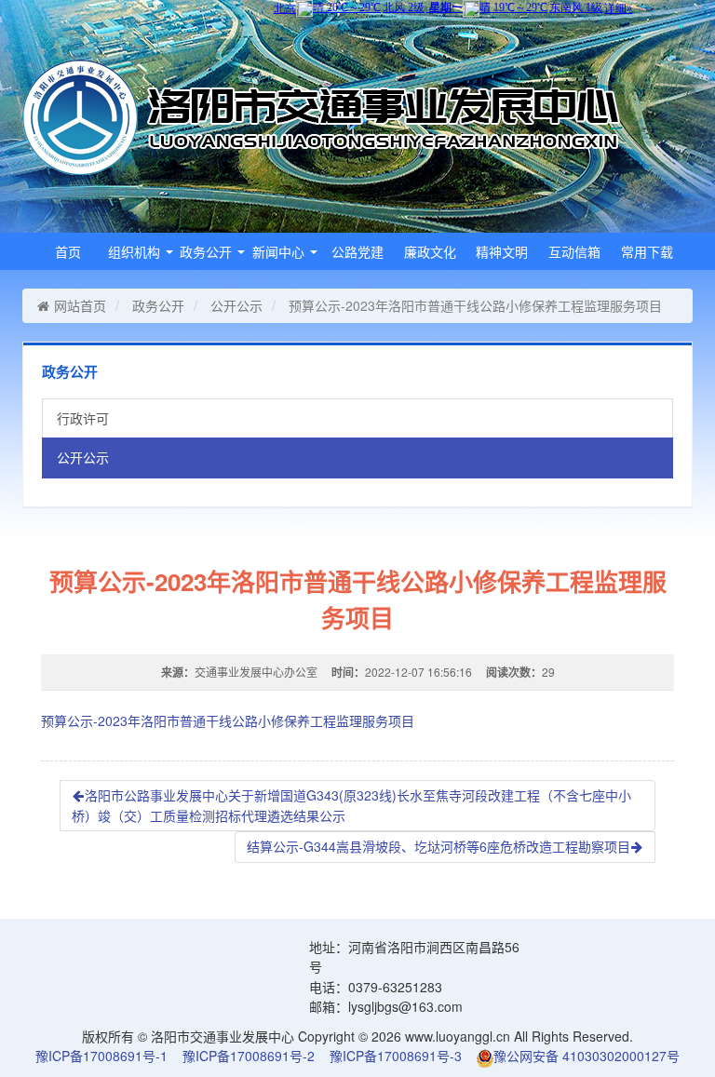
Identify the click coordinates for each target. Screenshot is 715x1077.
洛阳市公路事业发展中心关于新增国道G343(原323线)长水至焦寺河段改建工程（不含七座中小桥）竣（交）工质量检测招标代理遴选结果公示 (351, 805)
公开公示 (236, 305)
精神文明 (502, 251)
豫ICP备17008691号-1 (101, 1055)
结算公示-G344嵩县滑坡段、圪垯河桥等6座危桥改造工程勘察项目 (438, 846)
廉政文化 (430, 251)
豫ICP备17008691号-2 (248, 1055)
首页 (68, 251)
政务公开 (208, 251)
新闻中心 (280, 251)
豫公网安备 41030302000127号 (586, 1055)
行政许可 (83, 418)
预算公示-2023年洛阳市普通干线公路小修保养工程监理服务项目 (227, 720)
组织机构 (136, 251)
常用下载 (647, 251)
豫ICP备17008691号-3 (396, 1055)
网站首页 (80, 305)
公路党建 (357, 251)
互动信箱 (574, 251)
